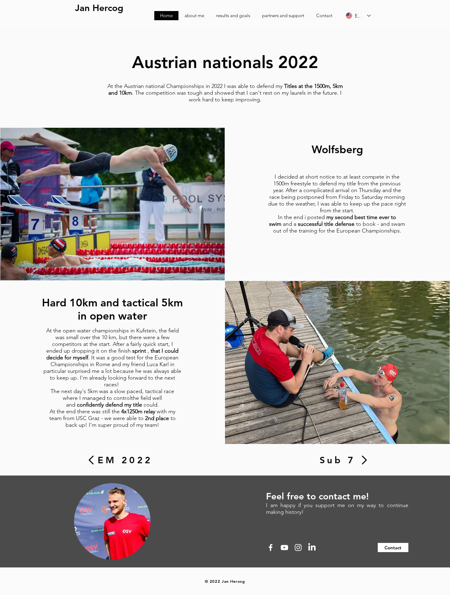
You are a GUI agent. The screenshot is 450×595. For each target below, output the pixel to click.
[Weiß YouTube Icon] (284, 547)
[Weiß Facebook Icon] (270, 547)
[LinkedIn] (312, 547)
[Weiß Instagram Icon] (298, 547)
